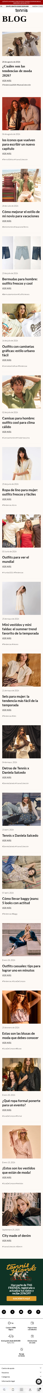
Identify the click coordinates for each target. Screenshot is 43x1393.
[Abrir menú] (21, 1389)
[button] (4, 1390)
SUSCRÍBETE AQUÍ (21, 1298)
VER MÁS (6, 80)
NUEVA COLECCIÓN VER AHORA (27, 6)
